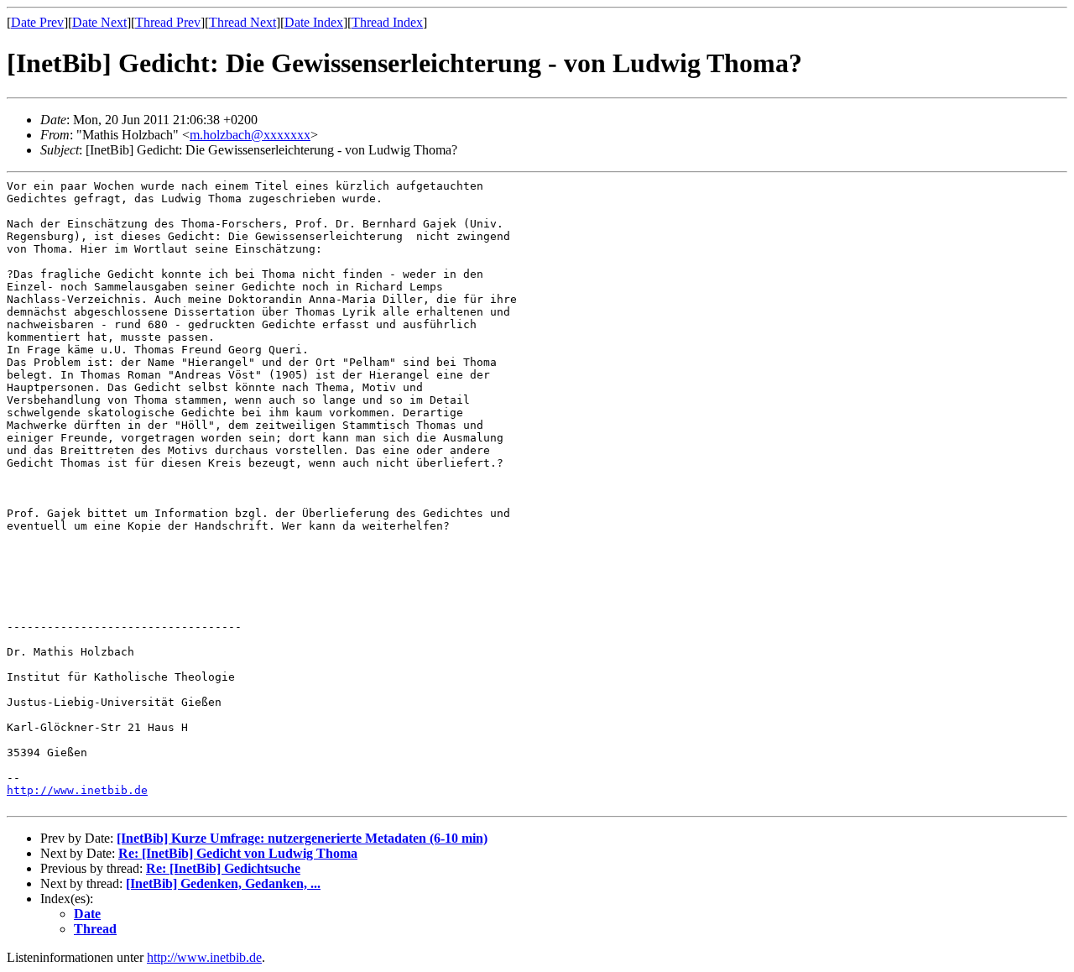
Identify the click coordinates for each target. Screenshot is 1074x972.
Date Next (99, 22)
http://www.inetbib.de (77, 790)
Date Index (313, 22)
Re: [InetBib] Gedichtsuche (223, 868)
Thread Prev (168, 22)
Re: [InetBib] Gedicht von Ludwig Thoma (237, 853)
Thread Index (387, 22)
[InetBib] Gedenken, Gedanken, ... (223, 883)
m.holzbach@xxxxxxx (250, 135)
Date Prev (37, 22)
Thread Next (242, 22)
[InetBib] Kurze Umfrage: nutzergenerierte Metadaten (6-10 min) (302, 838)
